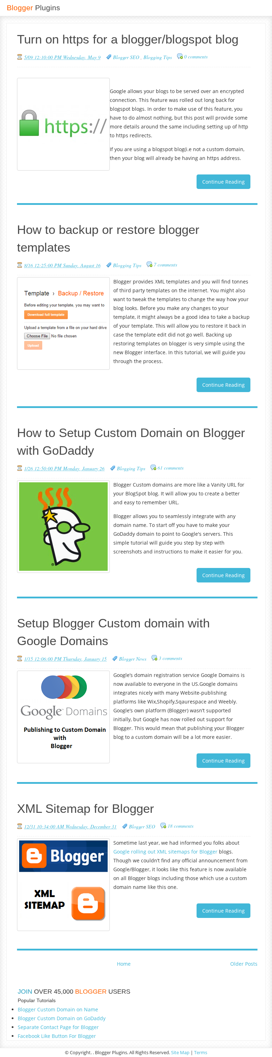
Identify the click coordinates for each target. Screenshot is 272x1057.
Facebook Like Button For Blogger (57, 1036)
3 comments (170, 658)
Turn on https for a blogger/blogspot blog (127, 39)
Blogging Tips (157, 57)
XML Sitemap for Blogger (85, 808)
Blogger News (132, 658)
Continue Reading (223, 181)
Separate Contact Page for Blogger (58, 1027)
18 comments (180, 825)
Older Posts (243, 963)
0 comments (196, 56)
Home (124, 963)
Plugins (33, 8)
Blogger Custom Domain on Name (58, 1009)
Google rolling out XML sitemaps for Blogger (165, 851)
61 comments (170, 467)
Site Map (180, 1052)
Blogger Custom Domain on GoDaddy (62, 1018)
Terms (200, 1052)
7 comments (165, 264)
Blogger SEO (127, 57)
